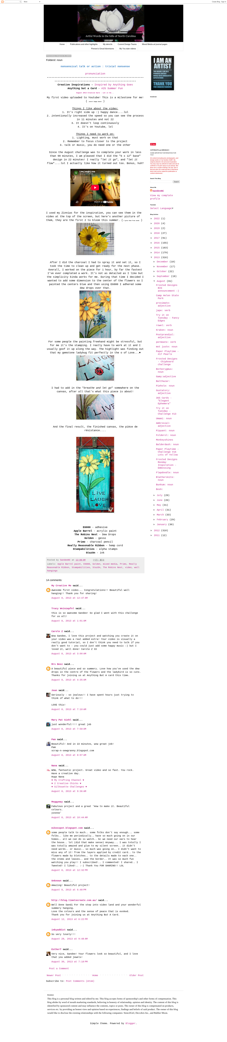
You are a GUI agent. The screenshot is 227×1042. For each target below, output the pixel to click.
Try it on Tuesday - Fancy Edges (167, 318)
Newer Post (54, 975)
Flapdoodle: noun (167, 472)
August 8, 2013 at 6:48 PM (68, 889)
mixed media (110, 564)
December (163, 261)
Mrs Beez (57, 664)
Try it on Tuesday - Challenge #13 (166, 411)
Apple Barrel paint (69, 564)
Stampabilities (81, 567)
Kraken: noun (164, 330)
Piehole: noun (165, 385)
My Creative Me (61, 585)
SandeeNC (158, 191)
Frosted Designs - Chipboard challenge (166, 361)
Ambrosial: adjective (163, 424)
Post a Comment (59, 968)
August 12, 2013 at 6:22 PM (69, 919)
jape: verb (163, 310)
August (162, 281)
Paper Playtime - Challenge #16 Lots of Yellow (167, 452)
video (128, 567)
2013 (157, 257)
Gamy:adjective (166, 376)
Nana (54, 765)
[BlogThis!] (96, 560)
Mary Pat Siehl (61, 720)
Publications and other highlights (84, 44)
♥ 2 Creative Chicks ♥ (66, 783)
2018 (157, 233)
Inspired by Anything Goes (113, 84)
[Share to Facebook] (101, 560)
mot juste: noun (166, 346)
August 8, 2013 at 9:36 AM (68, 791)
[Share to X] (99, 560)
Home (62, 44)
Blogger (130, 1023)
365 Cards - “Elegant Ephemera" (164, 401)
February (163, 519)
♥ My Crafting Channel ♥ (67, 780)
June (160, 500)
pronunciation (95, 73)
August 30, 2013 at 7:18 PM (69, 961)
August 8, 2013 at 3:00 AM (68, 653)
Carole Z (57, 631)
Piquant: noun (165, 430)
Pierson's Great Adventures (102, 49)
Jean (54, 690)
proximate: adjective (163, 304)
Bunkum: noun (164, 484)
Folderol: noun (166, 435)
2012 (157, 530)
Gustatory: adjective (163, 392)
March (161, 514)
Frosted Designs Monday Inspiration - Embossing (166, 463)
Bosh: (159, 489)
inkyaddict (58, 929)
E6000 (86, 564)
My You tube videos (127, 49)
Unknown (56, 880)
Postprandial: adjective (165, 336)
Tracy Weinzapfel (62, 608)
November (163, 266)
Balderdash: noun (167, 444)
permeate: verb (166, 342)
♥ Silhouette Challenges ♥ (69, 786)
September (164, 276)
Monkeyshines (164, 440)
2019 (157, 228)
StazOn (96, 567)
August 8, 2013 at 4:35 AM (68, 680)
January (162, 524)
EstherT (56, 949)
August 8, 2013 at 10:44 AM (69, 817)
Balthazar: (163, 381)
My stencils (107, 44)
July (160, 495)
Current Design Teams (127, 44)
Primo (123, 564)
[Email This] (94, 560)
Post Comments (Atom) (80, 981)
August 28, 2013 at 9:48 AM (69, 938)
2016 (157, 243)
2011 (157, 535)
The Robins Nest (112, 567)
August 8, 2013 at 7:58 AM (68, 729)
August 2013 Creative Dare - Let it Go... (95, 93)
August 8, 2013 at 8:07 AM (68, 755)
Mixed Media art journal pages (154, 44)
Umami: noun (164, 418)
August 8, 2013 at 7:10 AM (68, 709)
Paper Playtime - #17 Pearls (167, 353)
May (159, 505)
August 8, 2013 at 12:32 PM (69, 870)
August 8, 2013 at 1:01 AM (68, 620)
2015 (157, 247)
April (161, 510)
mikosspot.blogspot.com (67, 828)
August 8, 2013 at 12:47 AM (69, 598)
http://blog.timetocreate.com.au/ (74, 900)
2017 (157, 238)
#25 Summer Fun (112, 88)
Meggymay (57, 801)
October (162, 271)
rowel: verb (164, 325)
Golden (96, 564)
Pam (53, 739)
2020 (157, 223)
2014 (157, 252)
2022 (157, 218)
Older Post (136, 975)
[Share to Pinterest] (103, 560)
